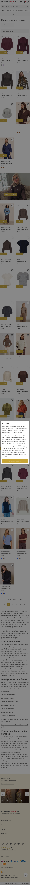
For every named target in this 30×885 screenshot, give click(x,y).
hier (19, 445)
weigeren (5, 450)
